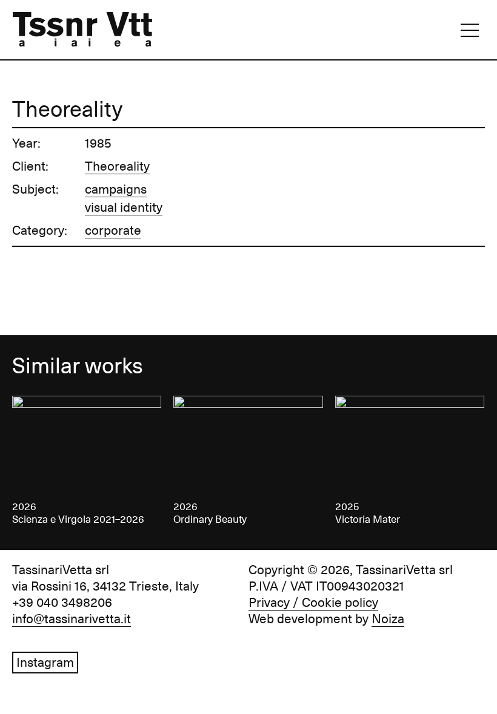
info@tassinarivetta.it (71, 619)
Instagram (45, 662)
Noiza (388, 619)
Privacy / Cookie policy (313, 603)
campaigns (116, 189)
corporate (113, 230)
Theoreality (117, 166)
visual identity (123, 207)
